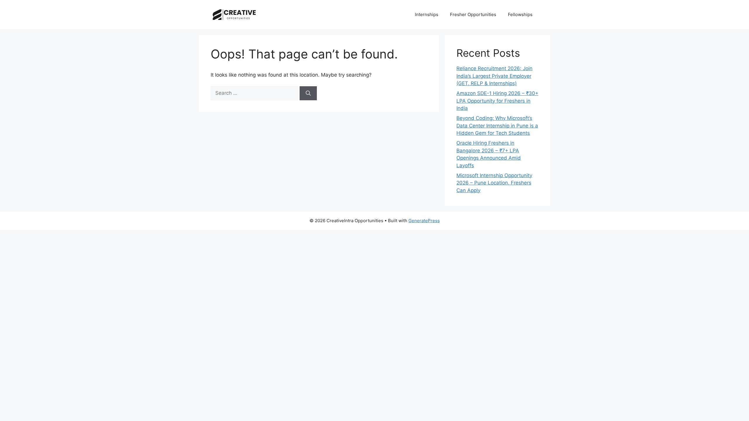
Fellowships (520, 14)
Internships (426, 14)
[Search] (308, 93)
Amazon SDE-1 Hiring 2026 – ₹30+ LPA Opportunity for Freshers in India (497, 100)
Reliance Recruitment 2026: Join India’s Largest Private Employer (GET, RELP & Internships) (494, 75)
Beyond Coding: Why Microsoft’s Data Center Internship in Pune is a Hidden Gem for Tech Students (497, 125)
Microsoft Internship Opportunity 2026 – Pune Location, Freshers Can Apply (494, 182)
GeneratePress (424, 220)
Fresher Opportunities (473, 14)
